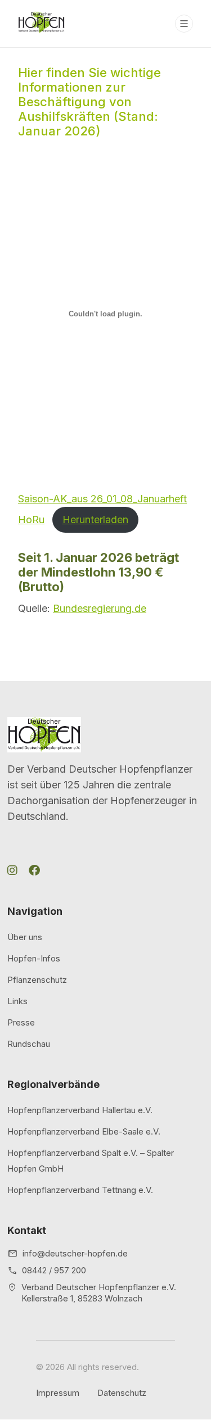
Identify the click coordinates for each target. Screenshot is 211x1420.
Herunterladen (95, 519)
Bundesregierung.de (99, 608)
